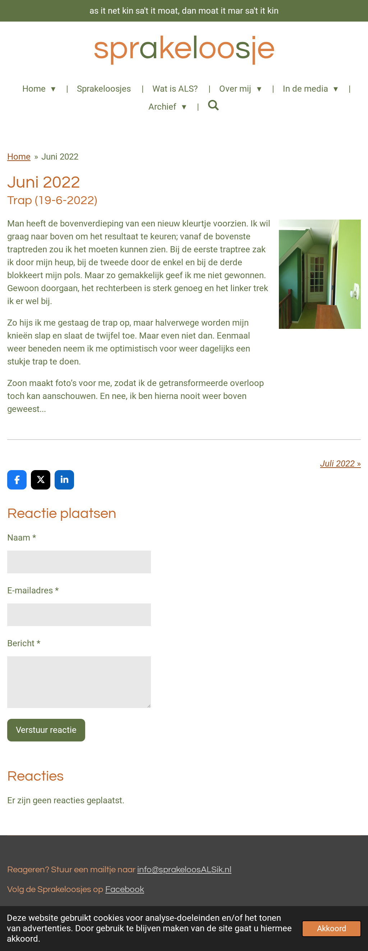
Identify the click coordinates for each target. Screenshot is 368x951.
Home (19, 157)
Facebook (124, 889)
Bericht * (23, 643)
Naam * (21, 538)
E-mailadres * (33, 590)
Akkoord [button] (331, 928)
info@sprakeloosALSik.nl (184, 869)
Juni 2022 (59, 157)
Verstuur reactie (46, 730)
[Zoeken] (214, 105)
